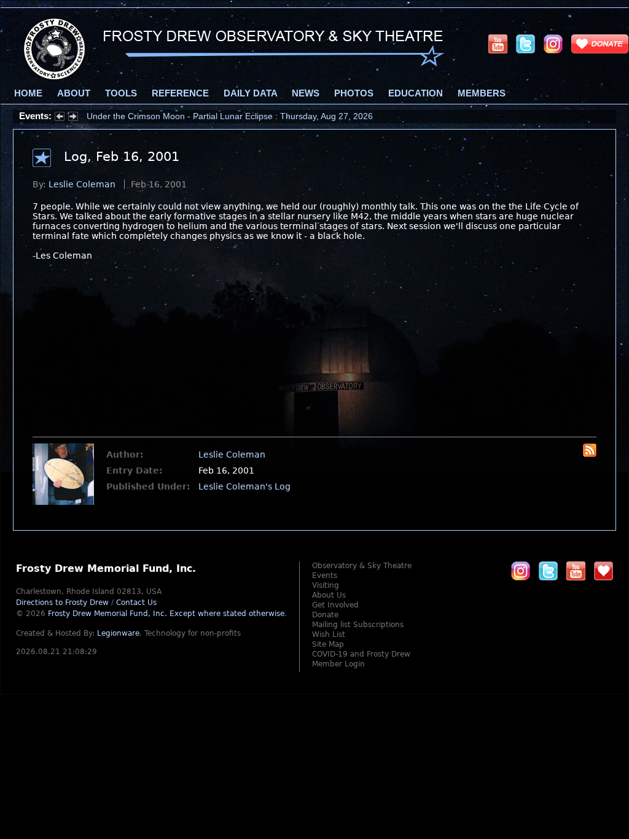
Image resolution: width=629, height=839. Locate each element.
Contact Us (136, 602)
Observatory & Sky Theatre (362, 565)
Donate (325, 615)
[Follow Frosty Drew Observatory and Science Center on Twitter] (548, 570)
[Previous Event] (59, 118)
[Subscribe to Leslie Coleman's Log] (589, 454)
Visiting (325, 585)
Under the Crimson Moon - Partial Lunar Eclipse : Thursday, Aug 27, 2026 (230, 116)
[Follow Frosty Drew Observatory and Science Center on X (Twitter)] (525, 44)
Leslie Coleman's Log (244, 486)
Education (415, 93)
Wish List (328, 634)
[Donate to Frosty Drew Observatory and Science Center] (599, 44)
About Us (329, 595)
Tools (121, 93)
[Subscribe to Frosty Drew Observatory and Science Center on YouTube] (497, 44)
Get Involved (335, 605)
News (305, 93)
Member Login (338, 664)
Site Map (328, 644)
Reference (180, 93)
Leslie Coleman (82, 184)
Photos (353, 93)
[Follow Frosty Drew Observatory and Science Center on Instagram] (553, 44)
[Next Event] (73, 118)
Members (482, 93)
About (73, 93)
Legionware (118, 633)
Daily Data (250, 93)
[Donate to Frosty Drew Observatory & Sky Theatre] (603, 570)
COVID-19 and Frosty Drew (361, 654)
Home (28, 93)
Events (324, 575)
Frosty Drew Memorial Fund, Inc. (166, 613)
